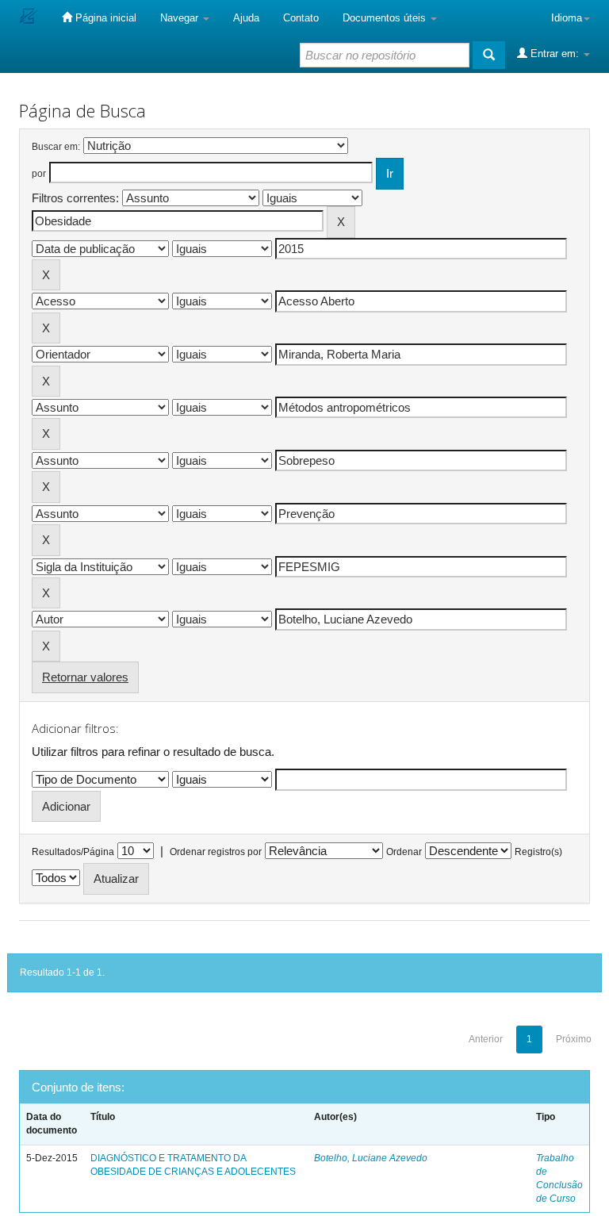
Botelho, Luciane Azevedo (370, 1158)
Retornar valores (85, 677)
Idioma (566, 18)
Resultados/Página (73, 851)
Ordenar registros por (216, 851)
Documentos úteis (386, 18)
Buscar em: (56, 146)
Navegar (180, 18)
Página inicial (104, 18)
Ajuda (246, 18)
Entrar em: (554, 53)
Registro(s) (538, 851)
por (39, 173)
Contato (301, 18)
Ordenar (404, 851)
